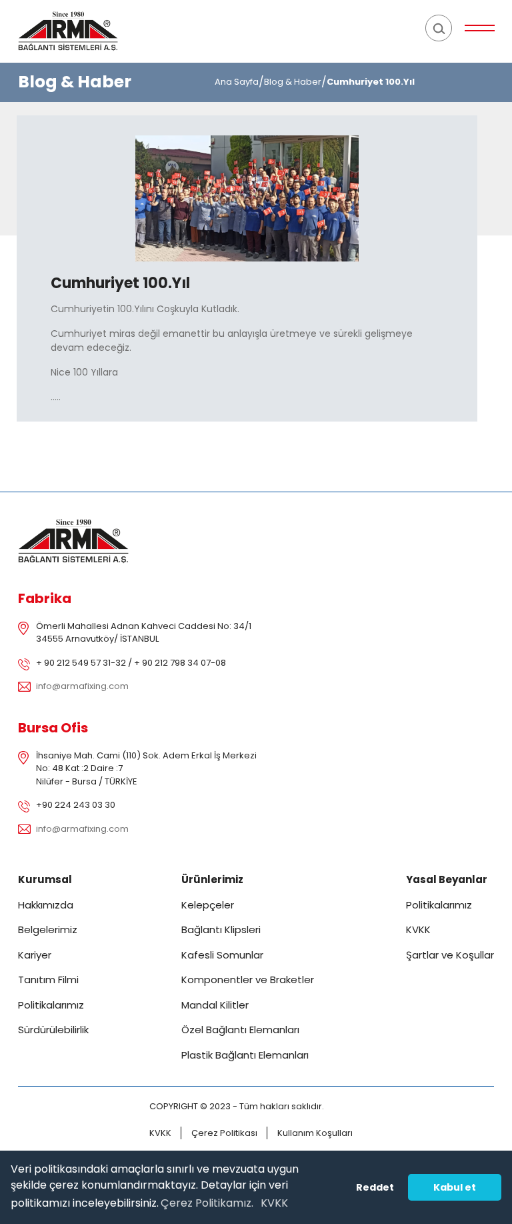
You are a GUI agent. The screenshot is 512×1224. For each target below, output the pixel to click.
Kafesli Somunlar (222, 955)
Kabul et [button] (454, 1187)
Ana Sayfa (237, 81)
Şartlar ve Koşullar (450, 955)
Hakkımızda (45, 905)
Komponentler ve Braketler (247, 980)
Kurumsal (45, 879)
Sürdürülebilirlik (53, 1030)
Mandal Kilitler (215, 1005)
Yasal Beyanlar (446, 879)
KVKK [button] (274, 1203)
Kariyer (34, 955)
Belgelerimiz (47, 930)
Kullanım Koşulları (315, 1133)
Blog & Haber (292, 81)
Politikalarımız (51, 1005)
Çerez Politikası (224, 1133)
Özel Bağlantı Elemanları (240, 1030)
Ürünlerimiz (212, 879)
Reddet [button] (375, 1187)
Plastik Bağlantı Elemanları (245, 1055)
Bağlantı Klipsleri (221, 930)
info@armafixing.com (82, 686)
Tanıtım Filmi (48, 980)
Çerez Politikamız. (207, 1203)
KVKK (418, 930)
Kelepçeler (207, 905)
